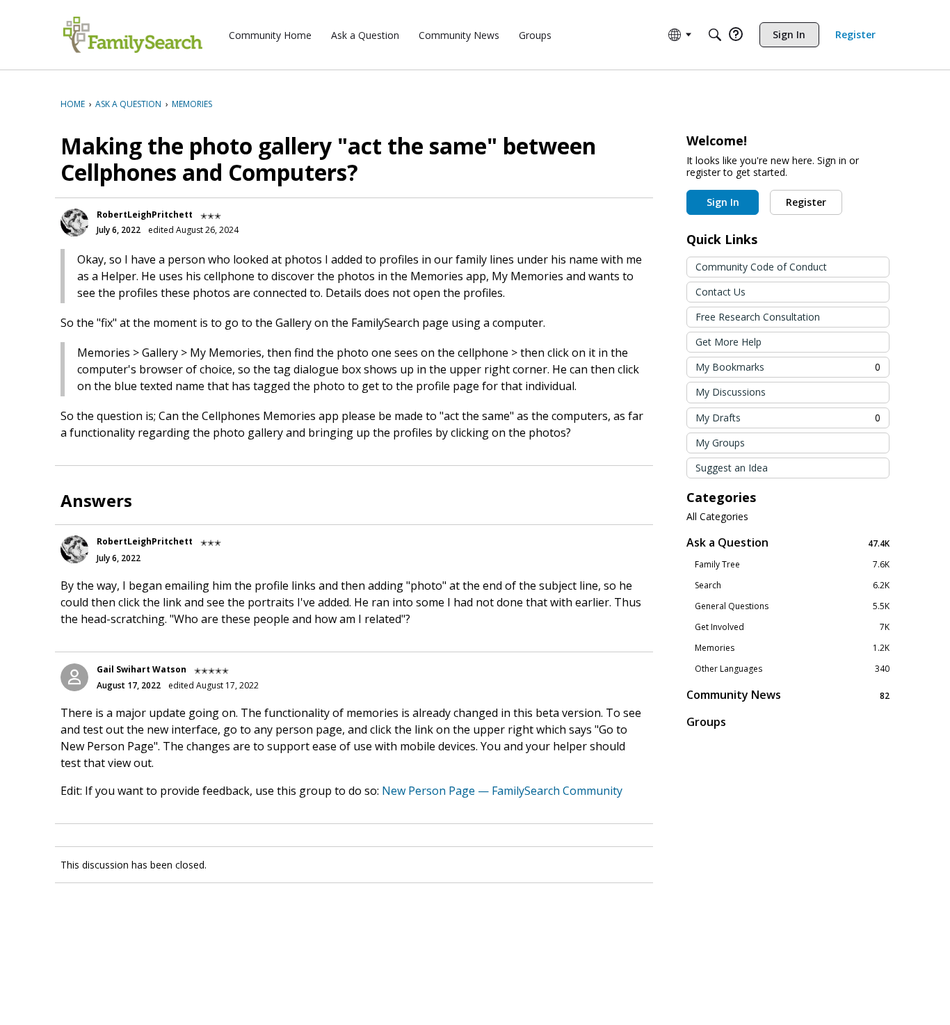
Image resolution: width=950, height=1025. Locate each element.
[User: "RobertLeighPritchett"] (74, 222)
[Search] (714, 34)
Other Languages (792, 669)
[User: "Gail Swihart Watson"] (74, 677)
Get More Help (728, 341)
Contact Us (720, 291)
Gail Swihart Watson (141, 669)
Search (792, 585)
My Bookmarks (787, 366)
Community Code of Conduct (761, 266)
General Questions (792, 606)
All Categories (717, 516)
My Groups (720, 442)
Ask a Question (787, 542)
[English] (132, 35)
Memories (792, 648)
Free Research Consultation (757, 316)
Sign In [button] (723, 202)
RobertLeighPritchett (145, 214)
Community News (787, 695)
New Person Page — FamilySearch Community (502, 790)
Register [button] (806, 202)
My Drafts (787, 417)
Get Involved (792, 627)
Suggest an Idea (731, 467)
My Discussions (730, 391)
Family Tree (792, 564)
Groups (706, 722)
